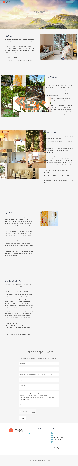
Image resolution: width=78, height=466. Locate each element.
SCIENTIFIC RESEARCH (58, 441)
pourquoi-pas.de (47, 460)
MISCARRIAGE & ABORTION (59, 437)
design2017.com (34, 460)
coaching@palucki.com (25, 399)
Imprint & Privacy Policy (39, 463)
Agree (22, 404)
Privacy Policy (30, 393)
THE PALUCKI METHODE (58, 439)
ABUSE (54, 435)
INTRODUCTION (56, 433)
